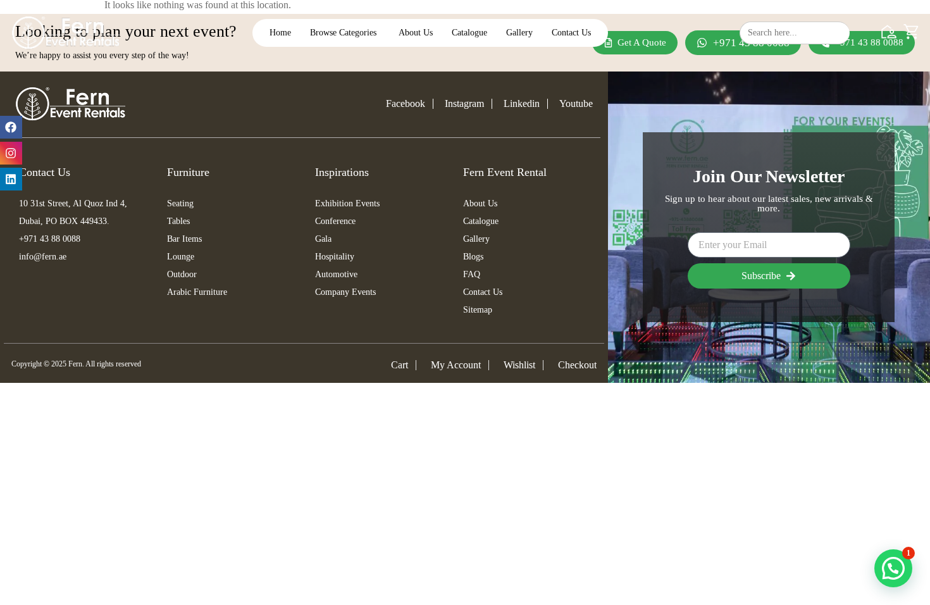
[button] (893, 568)
